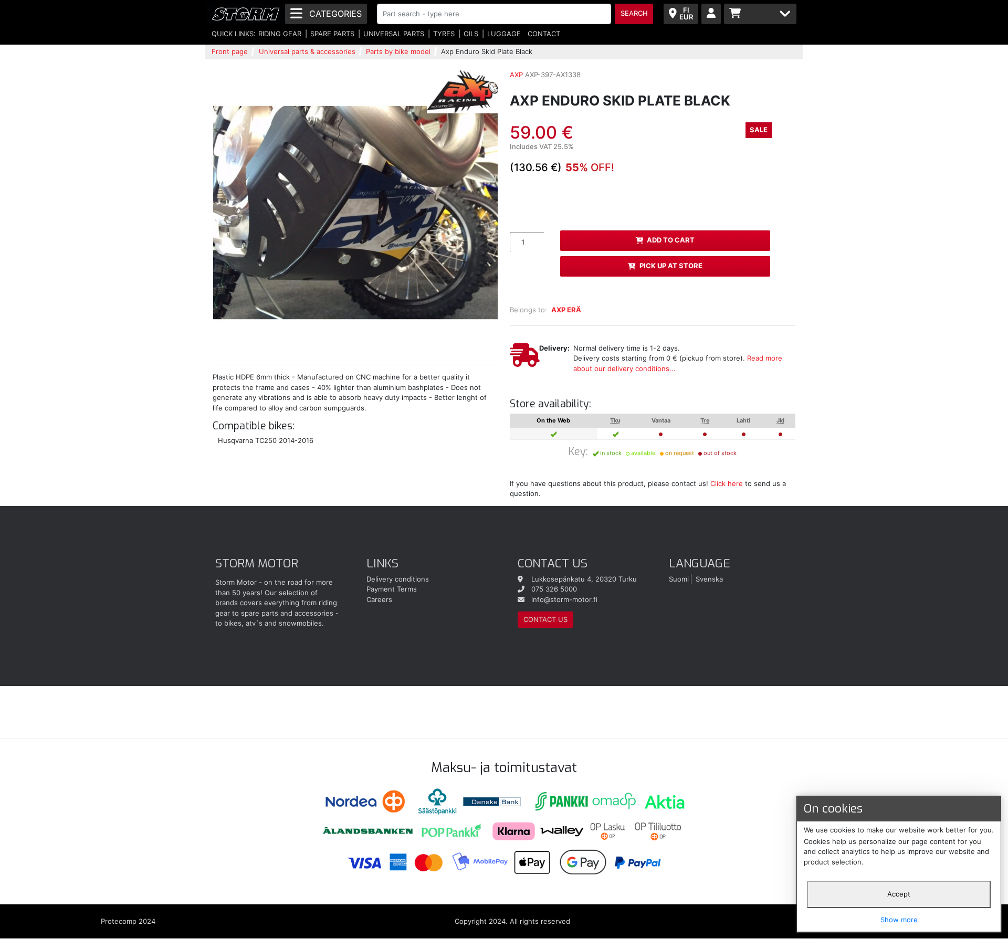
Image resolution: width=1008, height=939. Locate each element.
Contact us (545, 619)
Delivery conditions (397, 579)
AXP (516, 74)
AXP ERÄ (566, 309)
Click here (726, 483)
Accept (898, 894)
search (634, 13)
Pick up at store (670, 265)
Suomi (679, 579)
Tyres (444, 33)
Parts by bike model (398, 51)
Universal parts (393, 33)
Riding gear (279, 33)
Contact (544, 33)
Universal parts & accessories (307, 51)
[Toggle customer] (711, 14)
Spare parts (332, 33)
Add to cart (671, 240)
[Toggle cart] (760, 14)
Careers (379, 599)
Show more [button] (899, 919)
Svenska (709, 579)
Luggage (504, 33)
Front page (230, 51)
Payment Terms (391, 589)
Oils (471, 33)
